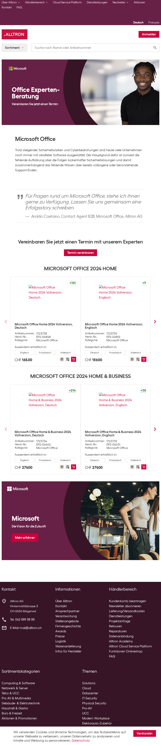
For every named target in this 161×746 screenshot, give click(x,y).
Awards (60, 631)
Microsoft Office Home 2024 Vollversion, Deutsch (44, 326)
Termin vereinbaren (80, 253)
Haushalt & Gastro (15, 708)
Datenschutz (81, 740)
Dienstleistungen (97, 2)
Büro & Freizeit (12, 713)
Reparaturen (118, 631)
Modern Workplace (95, 718)
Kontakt (7, 7)
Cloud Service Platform (67, 2)
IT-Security (89, 698)
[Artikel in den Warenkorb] (73, 359)
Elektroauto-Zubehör (97, 723)
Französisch (45, 352)
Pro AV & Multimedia (16, 698)
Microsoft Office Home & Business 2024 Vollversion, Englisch (113, 433)
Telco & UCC (10, 693)
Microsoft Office (47, 340)
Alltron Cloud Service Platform (130, 646)
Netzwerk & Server (15, 688)
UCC (85, 713)
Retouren (115, 626)
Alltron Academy (121, 641)
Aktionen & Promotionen (19, 718)
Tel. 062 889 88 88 (22, 619)
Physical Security (94, 703)
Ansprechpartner (67, 611)
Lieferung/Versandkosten (127, 611)
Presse (60, 636)
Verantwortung (66, 616)
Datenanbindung (121, 636)
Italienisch (65, 352)
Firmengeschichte (68, 626)
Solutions (88, 683)
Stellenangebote (67, 621)
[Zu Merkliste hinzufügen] (67, 359)
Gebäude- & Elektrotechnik (21, 703)
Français (153, 22)
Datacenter (90, 693)
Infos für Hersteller (68, 651)
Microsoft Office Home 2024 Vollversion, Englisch (114, 326)
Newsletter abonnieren (125, 606)
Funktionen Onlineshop (125, 651)
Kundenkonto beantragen (127, 601)
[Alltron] (14, 34)
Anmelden (149, 34)
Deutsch (138, 22)
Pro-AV (87, 708)
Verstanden (145, 733)
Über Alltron (63, 601)
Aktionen (139, 2)
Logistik (60, 641)
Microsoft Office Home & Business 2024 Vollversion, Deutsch (43, 433)
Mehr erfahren (25, 538)
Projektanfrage (119, 621)
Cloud (86, 688)
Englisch (24, 352)
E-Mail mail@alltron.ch (26, 628)
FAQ (19, 7)
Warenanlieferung (68, 646)
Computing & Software (18, 683)
